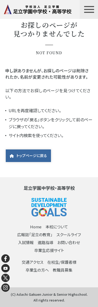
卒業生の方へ (37, 270)
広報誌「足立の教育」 (35, 234)
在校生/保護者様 (61, 262)
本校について (56, 227)
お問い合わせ (68, 242)
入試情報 (26, 242)
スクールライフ (68, 234)
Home (36, 227)
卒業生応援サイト (49, 250)
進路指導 (45, 242)
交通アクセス (32, 262)
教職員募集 (62, 270)
